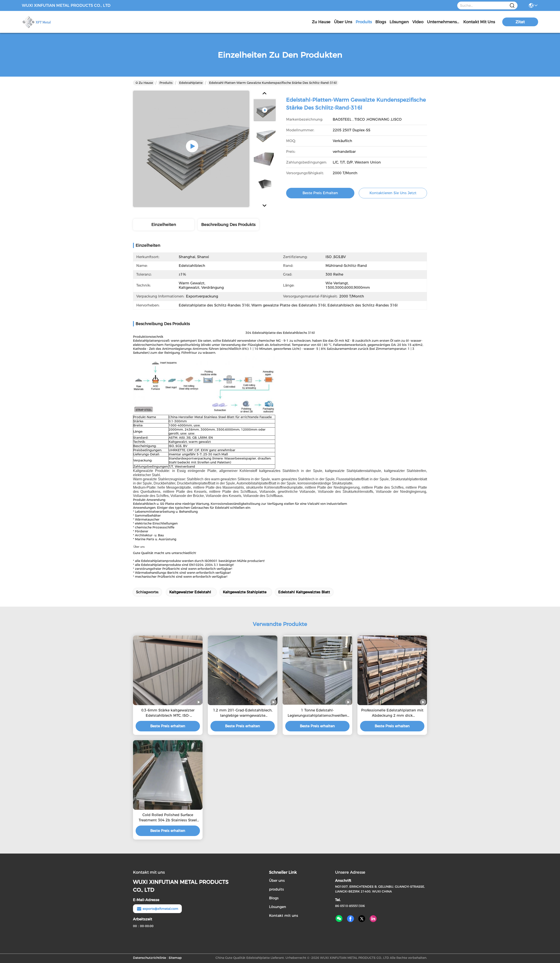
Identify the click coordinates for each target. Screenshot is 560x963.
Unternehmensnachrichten (443, 21)
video (418, 21)
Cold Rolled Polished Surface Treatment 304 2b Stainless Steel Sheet (168, 818)
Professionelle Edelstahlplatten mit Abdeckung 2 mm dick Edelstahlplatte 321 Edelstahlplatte (392, 713)
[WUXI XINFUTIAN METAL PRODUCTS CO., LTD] (46, 21)
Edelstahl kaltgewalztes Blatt (304, 592)
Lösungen (277, 907)
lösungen (399, 21)
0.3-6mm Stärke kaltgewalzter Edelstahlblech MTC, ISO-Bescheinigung (167, 713)
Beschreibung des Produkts (228, 224)
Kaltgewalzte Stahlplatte (244, 592)
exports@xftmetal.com (160, 909)
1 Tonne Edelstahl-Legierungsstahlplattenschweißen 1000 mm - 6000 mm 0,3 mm (317, 713)
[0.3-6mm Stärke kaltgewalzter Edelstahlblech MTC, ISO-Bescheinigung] (168, 670)
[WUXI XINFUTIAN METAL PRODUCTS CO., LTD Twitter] (362, 918)
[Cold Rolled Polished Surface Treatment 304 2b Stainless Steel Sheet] (168, 775)
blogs (380, 21)
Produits (166, 83)
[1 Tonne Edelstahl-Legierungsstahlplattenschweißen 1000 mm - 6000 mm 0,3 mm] (317, 670)
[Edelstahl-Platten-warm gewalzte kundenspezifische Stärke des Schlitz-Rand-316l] (191, 149)
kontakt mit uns (479, 21)
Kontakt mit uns (283, 916)
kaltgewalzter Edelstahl (190, 592)
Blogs (274, 898)
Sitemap (175, 958)
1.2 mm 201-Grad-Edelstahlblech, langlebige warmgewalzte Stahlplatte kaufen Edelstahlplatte (242, 713)
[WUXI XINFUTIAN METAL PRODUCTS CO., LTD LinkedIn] (373, 918)
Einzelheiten (163, 224)
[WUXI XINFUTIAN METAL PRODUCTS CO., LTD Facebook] (350, 918)
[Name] (512, 5)
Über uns (343, 21)
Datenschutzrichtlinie (149, 958)
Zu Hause (321, 21)
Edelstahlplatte (191, 83)
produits (364, 21)
